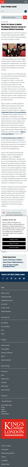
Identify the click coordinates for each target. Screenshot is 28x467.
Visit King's (9, 383)
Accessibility (9, 460)
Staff (8, 331)
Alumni (8, 334)
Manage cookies (10, 464)
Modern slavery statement (13, 453)
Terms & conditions (11, 445)
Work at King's (10, 387)
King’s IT (9, 357)
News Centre (10, 372)
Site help (8, 456)
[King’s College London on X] (7, 278)
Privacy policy (10, 449)
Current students (11, 327)
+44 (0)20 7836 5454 (6, 401)
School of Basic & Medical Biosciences (13, 262)
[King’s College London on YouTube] (19, 278)
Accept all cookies (14, 247)
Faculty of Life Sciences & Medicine (12, 260)
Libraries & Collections (12, 353)
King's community (11, 390)
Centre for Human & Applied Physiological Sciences (10, 265)
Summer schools (11, 308)
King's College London (9, 6)
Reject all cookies (14, 243)
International (10, 305)
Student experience (12, 312)
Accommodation (11, 349)
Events (8, 376)
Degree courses (11, 293)
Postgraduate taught (12, 297)
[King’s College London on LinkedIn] (15, 278)
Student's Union (11, 379)
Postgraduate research (12, 301)
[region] (14, 233)
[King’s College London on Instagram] (11, 278)
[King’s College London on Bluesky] (23, 278)
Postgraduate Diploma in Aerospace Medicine (13, 112)
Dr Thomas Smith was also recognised (11, 138)
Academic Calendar (12, 360)
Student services (11, 346)
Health (4, 251)
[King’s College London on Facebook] (2, 278)
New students (10, 323)
